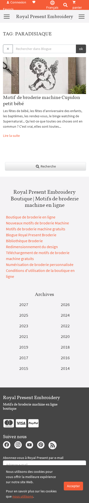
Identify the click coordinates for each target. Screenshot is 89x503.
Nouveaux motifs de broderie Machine (37, 222)
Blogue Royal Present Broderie (31, 234)
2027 (23, 304)
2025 (23, 315)
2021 (23, 336)
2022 (65, 326)
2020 (65, 336)
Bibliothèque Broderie (24, 240)
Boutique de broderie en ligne (30, 217)
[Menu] (7, 16)
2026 (65, 304)
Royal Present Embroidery (44, 16)
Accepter (73, 486)
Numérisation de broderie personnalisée (39, 264)
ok (81, 49)
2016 (65, 357)
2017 (23, 357)
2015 (23, 368)
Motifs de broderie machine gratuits (35, 228)
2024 (65, 315)
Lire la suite (11, 135)
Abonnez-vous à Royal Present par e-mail (33, 457)
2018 (65, 347)
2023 (23, 326)
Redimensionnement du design (32, 246)
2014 (65, 368)
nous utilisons (22, 496)
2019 (23, 347)
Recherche (48, 166)
